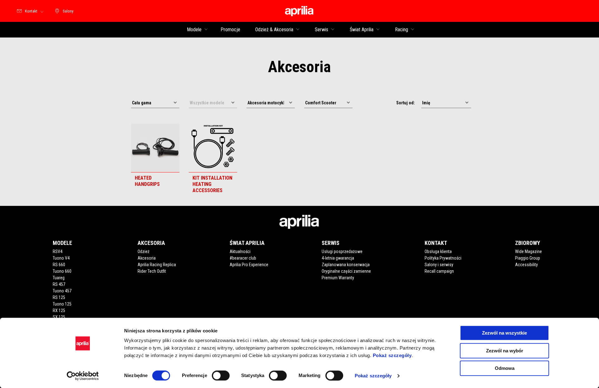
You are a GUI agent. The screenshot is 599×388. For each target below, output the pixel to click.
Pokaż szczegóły (392, 355)
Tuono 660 (62, 271)
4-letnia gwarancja (338, 258)
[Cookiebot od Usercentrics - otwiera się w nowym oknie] (83, 376)
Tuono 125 (62, 303)
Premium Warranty (338, 277)
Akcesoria (147, 258)
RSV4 (57, 251)
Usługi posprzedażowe (342, 251)
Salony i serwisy (439, 264)
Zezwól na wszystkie (504, 333)
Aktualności (240, 251)
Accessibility (526, 264)
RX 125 (59, 310)
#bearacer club (243, 258)
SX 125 (59, 317)
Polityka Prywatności (443, 258)
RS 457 (59, 284)
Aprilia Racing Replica (157, 264)
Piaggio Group (527, 258)
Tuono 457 (62, 290)
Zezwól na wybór (504, 350)
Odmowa (504, 368)
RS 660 (59, 264)
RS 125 (59, 297)
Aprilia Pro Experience (249, 264)
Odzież (143, 251)
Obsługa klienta (438, 251)
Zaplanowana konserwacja (346, 264)
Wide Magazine (528, 251)
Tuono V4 (61, 258)
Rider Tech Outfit (152, 271)
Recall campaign (439, 271)
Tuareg (59, 277)
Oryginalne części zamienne (346, 271)
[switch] (221, 376)
